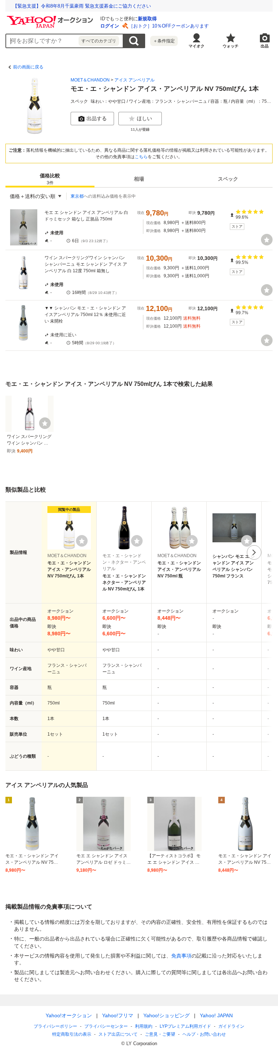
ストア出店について (118, 1034)
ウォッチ (231, 46)
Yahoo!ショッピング (166, 1015)
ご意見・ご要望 (160, 1034)
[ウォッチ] (267, 239)
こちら (141, 156)
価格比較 (50, 179)
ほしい (144, 118)
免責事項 (181, 956)
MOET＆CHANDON (90, 80)
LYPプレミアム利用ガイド (185, 1026)
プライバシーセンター (106, 1026)
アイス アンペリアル (134, 80)
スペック (228, 179)
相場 (139, 179)
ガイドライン (231, 1026)
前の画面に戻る (28, 67)
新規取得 (147, 18)
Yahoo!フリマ (117, 1015)
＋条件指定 (164, 40)
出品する (97, 118)
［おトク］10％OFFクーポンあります (169, 26)
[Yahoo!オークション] (51, 18)
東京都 (77, 196)
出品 (265, 46)
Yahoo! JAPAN (216, 1015)
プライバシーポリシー (55, 1026)
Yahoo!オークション (69, 1015)
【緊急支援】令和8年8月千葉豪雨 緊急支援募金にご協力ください (82, 6)
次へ (254, 552)
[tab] (49, 179)
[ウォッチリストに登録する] (82, 541)
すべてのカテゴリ (98, 40)
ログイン (109, 26)
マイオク (197, 46)
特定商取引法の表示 (71, 1034)
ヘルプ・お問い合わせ (204, 1034)
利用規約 (143, 1026)
